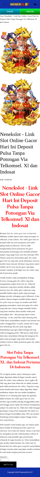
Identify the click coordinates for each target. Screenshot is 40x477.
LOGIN (10, 12)
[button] (8, 465)
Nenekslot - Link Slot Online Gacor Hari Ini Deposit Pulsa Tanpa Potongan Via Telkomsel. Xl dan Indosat (19, 19)
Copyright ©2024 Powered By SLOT (20, 472)
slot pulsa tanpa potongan (9, 302)
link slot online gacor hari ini (18, 233)
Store (2, 16)
